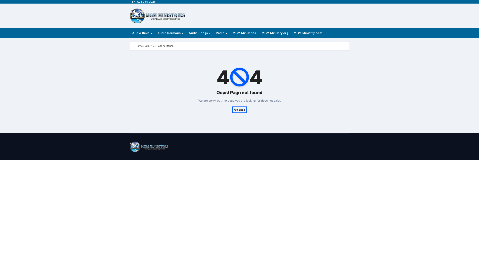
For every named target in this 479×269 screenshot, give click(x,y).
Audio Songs (199, 33)
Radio (220, 33)
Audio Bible (141, 33)
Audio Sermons (169, 33)
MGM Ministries (244, 33)
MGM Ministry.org (275, 33)
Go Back (239, 109)
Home (139, 45)
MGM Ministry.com (308, 33)
